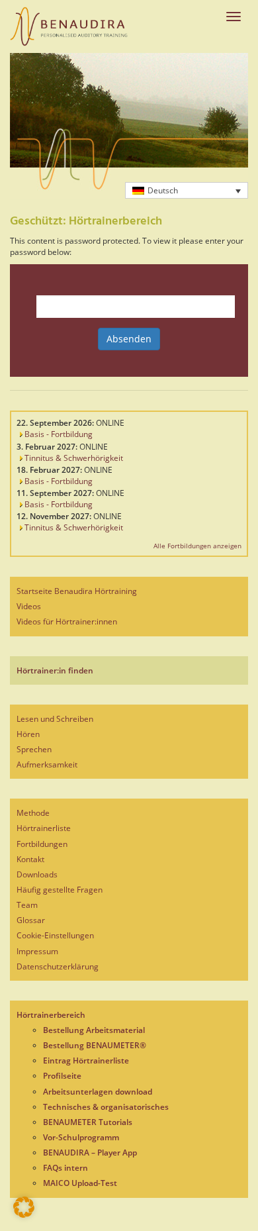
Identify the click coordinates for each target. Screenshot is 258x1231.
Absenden (129, 338)
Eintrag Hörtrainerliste (86, 1060)
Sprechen (34, 749)
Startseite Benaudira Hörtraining (77, 591)
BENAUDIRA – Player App (90, 1152)
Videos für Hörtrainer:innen (67, 621)
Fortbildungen (42, 844)
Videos (29, 606)
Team (27, 905)
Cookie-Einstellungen (55, 935)
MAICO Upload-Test (80, 1183)
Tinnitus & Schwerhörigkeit (72, 458)
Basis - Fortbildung (57, 434)
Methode (33, 812)
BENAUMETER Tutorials (87, 1122)
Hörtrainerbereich (51, 1014)
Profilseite (62, 1075)
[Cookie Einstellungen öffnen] (23, 1214)
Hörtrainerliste (44, 828)
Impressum (37, 951)
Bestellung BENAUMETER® (94, 1045)
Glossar (31, 920)
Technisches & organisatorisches (106, 1106)
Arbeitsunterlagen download (97, 1091)
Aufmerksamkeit (47, 764)
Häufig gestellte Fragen (60, 889)
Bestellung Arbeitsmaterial (94, 1030)
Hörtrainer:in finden (55, 670)
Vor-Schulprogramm (81, 1137)
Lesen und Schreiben (55, 718)
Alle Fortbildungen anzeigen (197, 545)
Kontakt (30, 859)
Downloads (37, 874)
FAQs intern (65, 1167)
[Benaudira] (69, 26)
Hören (28, 734)
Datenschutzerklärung (58, 966)
